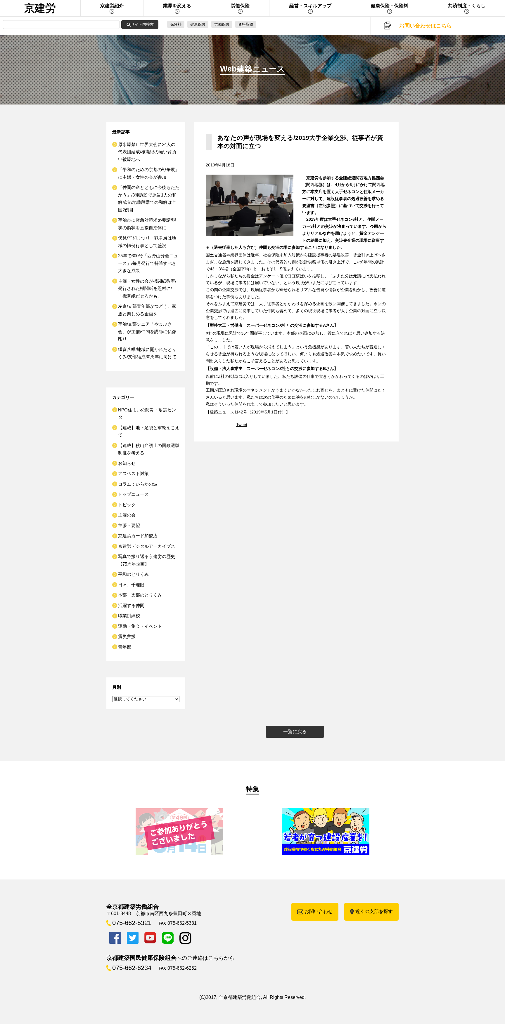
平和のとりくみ (133, 574)
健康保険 (197, 24)
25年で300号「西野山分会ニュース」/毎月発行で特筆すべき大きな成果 (148, 263)
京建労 (40, 8)
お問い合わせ (319, 911)
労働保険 (221, 24)
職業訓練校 (129, 615)
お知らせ (127, 463)
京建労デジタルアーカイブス (146, 546)
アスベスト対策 (133, 473)
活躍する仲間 (131, 605)
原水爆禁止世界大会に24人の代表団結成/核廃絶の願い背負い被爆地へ (147, 152)
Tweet (241, 424)
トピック (127, 504)
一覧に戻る (295, 731)
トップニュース (133, 494)
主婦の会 (127, 514)
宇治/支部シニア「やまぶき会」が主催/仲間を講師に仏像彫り (147, 331)
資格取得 (245, 24)
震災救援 (127, 636)
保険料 (175, 24)
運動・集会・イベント (140, 626)
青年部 (124, 646)
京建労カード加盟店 (138, 535)
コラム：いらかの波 (138, 483)
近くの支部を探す (374, 911)
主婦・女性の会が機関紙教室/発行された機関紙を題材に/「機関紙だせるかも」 (147, 288)
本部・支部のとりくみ (140, 594)
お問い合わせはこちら (425, 26)
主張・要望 (129, 525)
